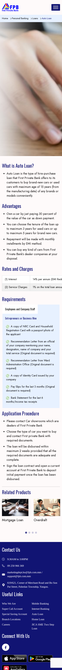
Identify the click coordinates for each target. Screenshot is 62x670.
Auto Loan (37, 614)
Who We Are (9, 603)
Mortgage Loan (12, 520)
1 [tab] (26, 532)
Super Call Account (12, 608)
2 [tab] (29, 532)
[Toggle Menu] (55, 7)
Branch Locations (11, 619)
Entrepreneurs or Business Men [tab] (21, 318)
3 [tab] (32, 532)
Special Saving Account (14, 614)
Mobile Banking (40, 603)
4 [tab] (36, 532)
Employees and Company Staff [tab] (20, 309)
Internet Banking (40, 608)
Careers (6, 624)
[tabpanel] (31, 364)
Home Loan (38, 619)
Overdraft (40, 520)
